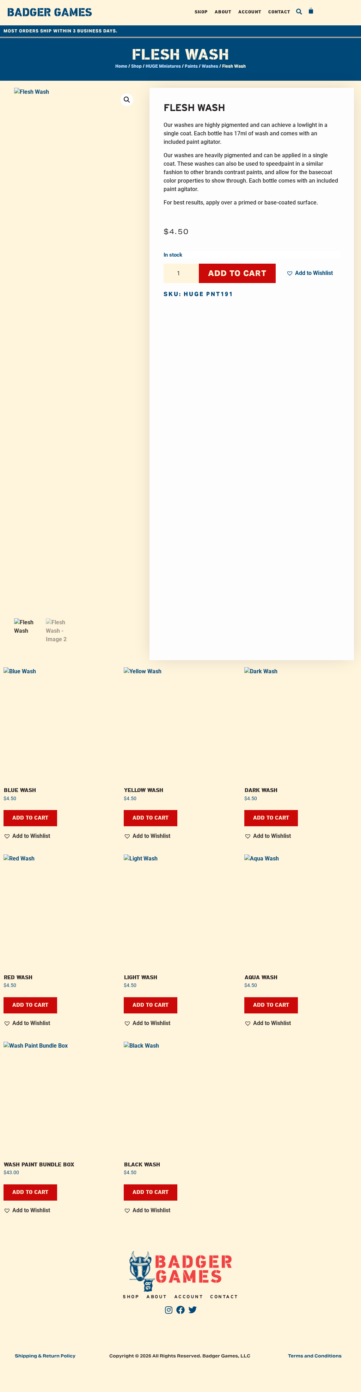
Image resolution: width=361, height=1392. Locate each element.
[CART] (311, 11)
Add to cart (237, 273)
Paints (191, 66)
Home (121, 66)
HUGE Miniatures (163, 66)
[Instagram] (169, 1310)
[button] (299, 11)
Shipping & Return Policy (45, 1356)
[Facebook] (181, 1310)
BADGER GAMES (49, 12)
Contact (279, 12)
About (223, 12)
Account (249, 12)
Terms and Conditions (315, 1356)
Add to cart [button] (30, 818)
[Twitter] (192, 1310)
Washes (210, 66)
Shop (201, 12)
